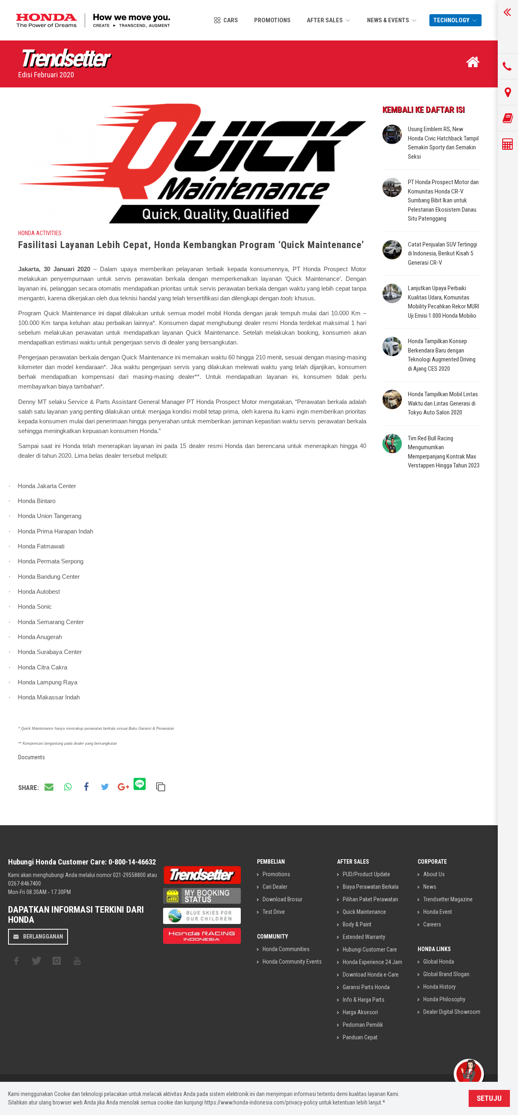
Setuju (489, 1098)
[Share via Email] (48, 787)
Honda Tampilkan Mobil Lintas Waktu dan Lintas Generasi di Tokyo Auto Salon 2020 (443, 403)
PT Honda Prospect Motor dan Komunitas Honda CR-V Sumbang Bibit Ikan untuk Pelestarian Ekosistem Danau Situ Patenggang (443, 200)
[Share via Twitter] (104, 787)
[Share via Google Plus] (123, 787)
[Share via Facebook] (86, 787)
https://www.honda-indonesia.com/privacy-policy (261, 1102)
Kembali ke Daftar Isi (423, 110)
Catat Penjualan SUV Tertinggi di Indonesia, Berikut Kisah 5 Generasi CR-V (442, 253)
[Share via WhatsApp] (67, 787)
